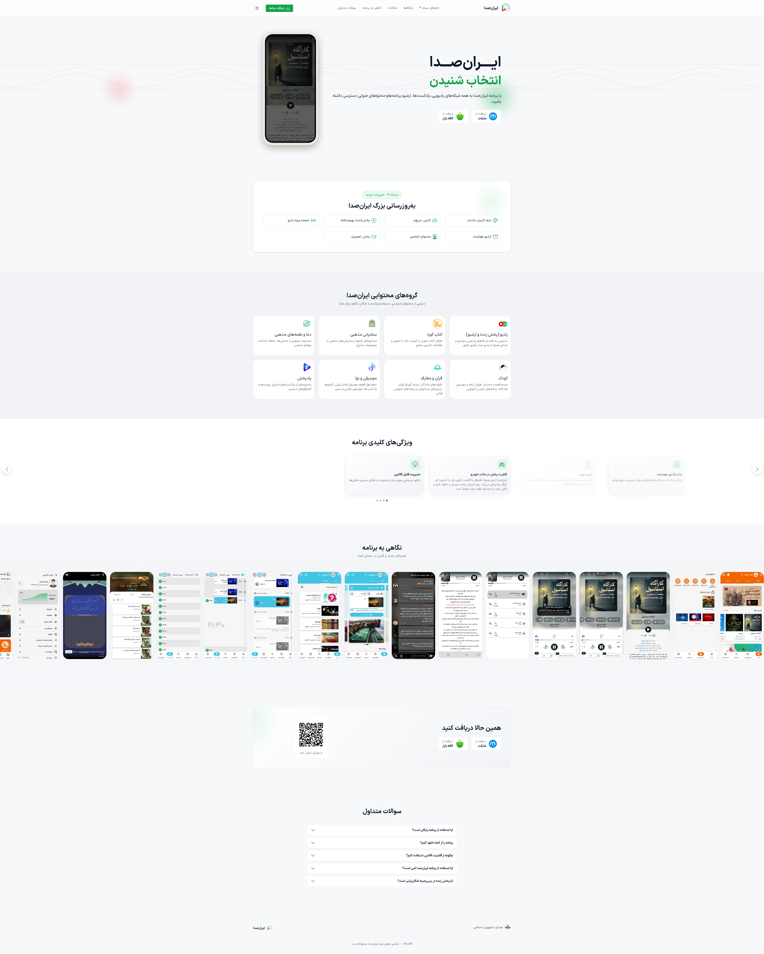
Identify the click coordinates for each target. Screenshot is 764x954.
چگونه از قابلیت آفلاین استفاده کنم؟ (429, 855)
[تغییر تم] (257, 8)
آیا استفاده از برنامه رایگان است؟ (432, 830)
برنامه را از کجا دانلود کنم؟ (436, 842)
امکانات (392, 8)
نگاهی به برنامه (372, 8)
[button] (387, 501)
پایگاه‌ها (408, 8)
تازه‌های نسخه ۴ (429, 8)
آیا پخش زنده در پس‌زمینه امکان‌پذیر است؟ (425, 881)
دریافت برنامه (276, 8)
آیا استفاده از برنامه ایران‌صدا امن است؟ (427, 868)
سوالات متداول (347, 8)
